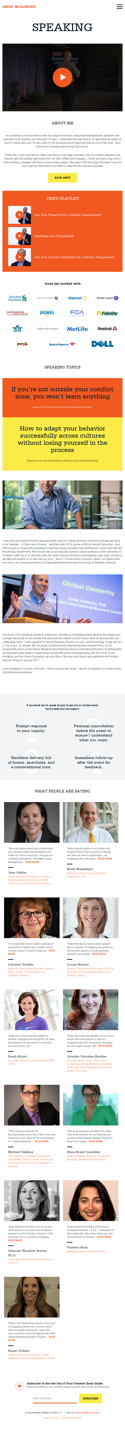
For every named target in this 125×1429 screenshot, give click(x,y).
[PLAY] (62, 77)
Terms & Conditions (71, 1418)
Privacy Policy (50, 1418)
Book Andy (63, 177)
